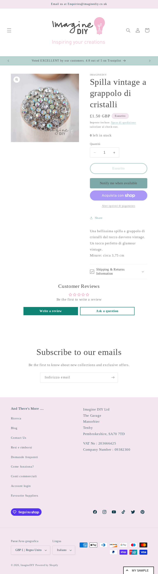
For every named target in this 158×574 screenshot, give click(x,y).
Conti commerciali (24, 476)
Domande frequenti (24, 457)
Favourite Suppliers (24, 495)
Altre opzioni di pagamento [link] (118, 205)
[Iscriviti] (113, 377)
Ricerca (16, 418)
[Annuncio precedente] (8, 60)
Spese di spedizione (123, 122)
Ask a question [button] (107, 311)
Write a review (51, 311)
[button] (9, 30)
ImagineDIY (27, 565)
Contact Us (18, 437)
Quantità (95, 144)
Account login (21, 486)
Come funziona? (22, 466)
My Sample (140, 570)
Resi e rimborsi (21, 447)
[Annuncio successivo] (149, 60)
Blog (14, 428)
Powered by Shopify (46, 565)
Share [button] (99, 217)
